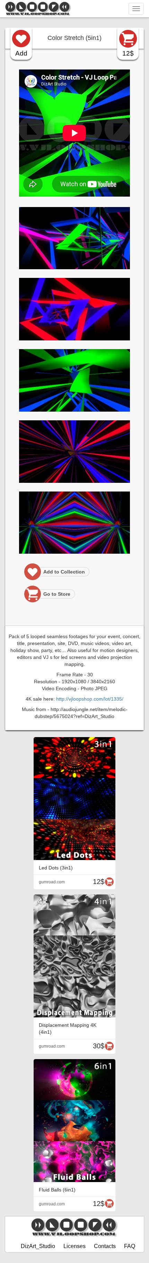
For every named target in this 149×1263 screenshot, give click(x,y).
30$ (98, 1046)
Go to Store (56, 594)
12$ (128, 53)
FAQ (129, 1246)
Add (21, 53)
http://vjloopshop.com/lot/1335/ (89, 699)
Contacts (105, 1246)
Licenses (74, 1246)
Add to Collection (64, 572)
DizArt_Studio (38, 1246)
